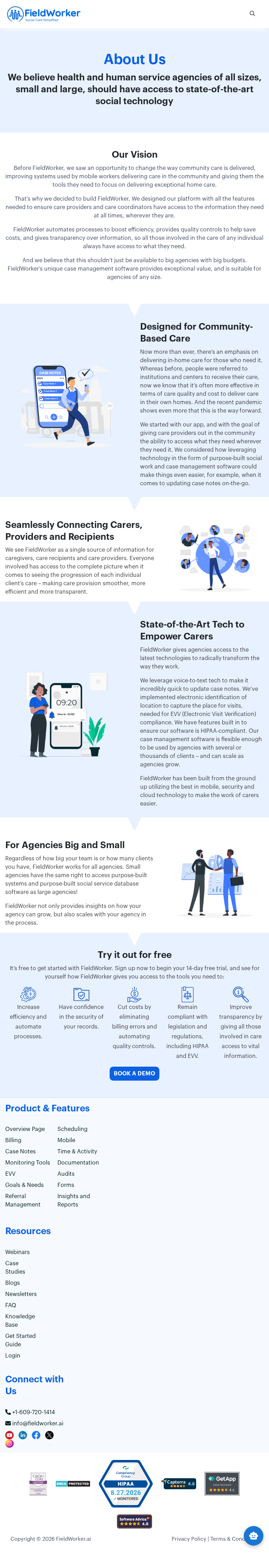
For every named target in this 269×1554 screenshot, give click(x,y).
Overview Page (25, 1129)
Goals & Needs (24, 1185)
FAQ (10, 1305)
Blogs (12, 1283)
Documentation (78, 1163)
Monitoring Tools (27, 1163)
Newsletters (21, 1294)
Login (12, 1356)
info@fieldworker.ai (37, 1423)
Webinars (17, 1252)
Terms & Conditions (234, 1539)
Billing (13, 1140)
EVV (10, 1174)
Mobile (66, 1140)
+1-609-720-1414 (33, 1412)
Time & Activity (77, 1151)
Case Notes (20, 1151)
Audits (66, 1174)
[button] (252, 13)
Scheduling (72, 1129)
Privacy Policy (189, 1539)
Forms (65, 1185)
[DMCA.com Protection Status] (72, 1487)
